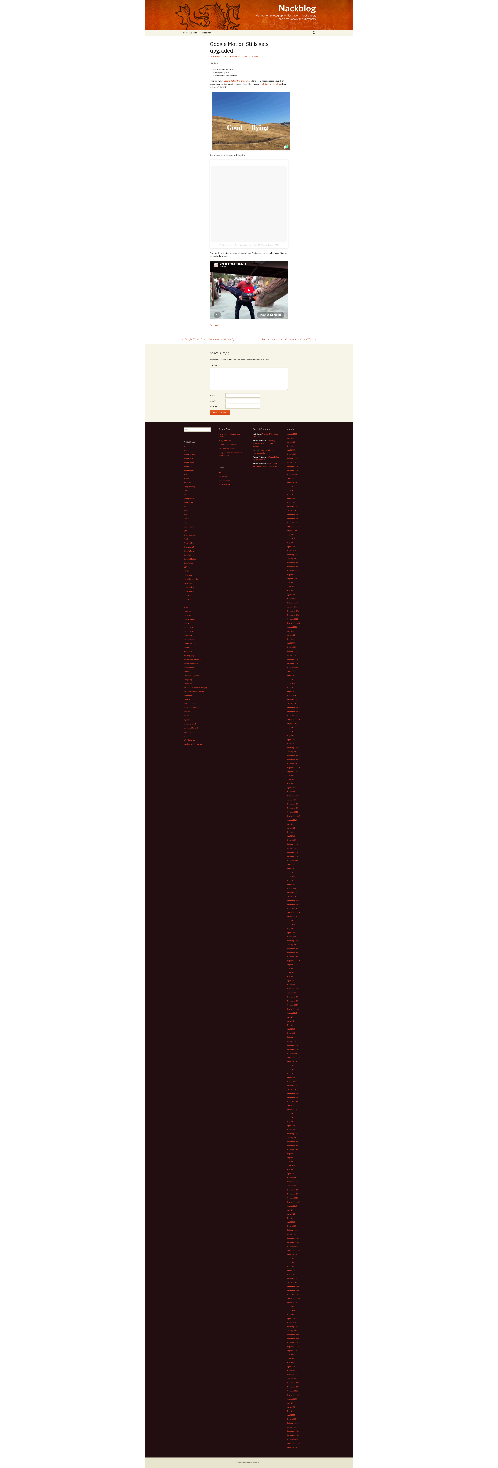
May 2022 (290, 639)
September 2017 (293, 864)
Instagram (188, 595)
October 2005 (292, 1439)
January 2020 (292, 751)
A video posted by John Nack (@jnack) (236, 245)
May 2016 (290, 928)
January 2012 (292, 1137)
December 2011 (293, 1141)
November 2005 (293, 1435)
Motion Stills (242, 56)
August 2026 (292, 434)
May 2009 (290, 1266)
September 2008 (293, 1298)
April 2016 (291, 932)
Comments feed (225, 480)
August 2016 (292, 916)
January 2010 (292, 1234)
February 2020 (292, 747)
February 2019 (292, 796)
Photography (253, 56)
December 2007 (293, 1334)
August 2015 (292, 964)
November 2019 (293, 759)
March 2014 (291, 1033)
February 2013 (292, 1085)
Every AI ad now (225, 441)
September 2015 (293, 960)
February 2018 (292, 844)
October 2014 (292, 1005)
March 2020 (291, 743)
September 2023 (293, 575)
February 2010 (292, 1230)
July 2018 (290, 824)
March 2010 (291, 1226)
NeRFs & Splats (190, 643)
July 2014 (290, 1017)
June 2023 (291, 587)
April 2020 (291, 739)
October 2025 (292, 474)
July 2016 (290, 920)
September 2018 (293, 816)
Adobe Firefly (189, 454)
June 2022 (291, 635)
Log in (221, 472)
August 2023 (292, 579)
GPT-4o (187, 567)
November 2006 (293, 1387)
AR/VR (186, 478)
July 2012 (290, 1113)
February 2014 (292, 1037)
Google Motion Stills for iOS (236, 81)
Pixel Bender (189, 667)
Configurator (189, 499)
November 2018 (293, 808)
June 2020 (291, 731)
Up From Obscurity (191, 728)
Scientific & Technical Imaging (195, 687)
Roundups (188, 683)
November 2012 (293, 1097)
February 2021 (292, 699)
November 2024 (293, 518)
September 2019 (293, 767)
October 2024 (292, 522)
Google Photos (190, 559)
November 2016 (293, 904)
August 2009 (292, 1254)
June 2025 (291, 490)
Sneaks (187, 700)
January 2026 (292, 462)
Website (213, 406)
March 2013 (291, 1081)
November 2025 (293, 470)
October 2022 (292, 619)
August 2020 (292, 723)
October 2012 (292, 1101)
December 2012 (293, 1093)
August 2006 (292, 1399)
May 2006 (290, 1411)
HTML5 (186, 571)
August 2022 (292, 627)
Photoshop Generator (192, 659)
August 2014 (292, 1013)
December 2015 (293, 948)
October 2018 (292, 812)
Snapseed (188, 696)
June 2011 (291, 1166)
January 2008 (292, 1330)
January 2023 (292, 607)
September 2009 (293, 1250)
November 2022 (293, 615)
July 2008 (290, 1306)
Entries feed (223, 476)
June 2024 (291, 538)
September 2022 (293, 623)
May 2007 (290, 1363)
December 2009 (293, 1238)
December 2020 (293, 707)
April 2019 (291, 788)
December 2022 (293, 611)
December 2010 (293, 1190)
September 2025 (293, 478)
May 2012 (290, 1121)
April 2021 (291, 691)
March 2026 (291, 454)
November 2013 (293, 1049)
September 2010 (293, 1202)
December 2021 (293, 659)
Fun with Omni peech (227, 449)
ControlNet (188, 503)
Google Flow (189, 551)
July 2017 (290, 872)
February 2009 (292, 1278)
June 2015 (291, 973)
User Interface (189, 732)
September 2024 (293, 526)
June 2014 (291, 1021)
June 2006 (291, 1407)
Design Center (189, 527)
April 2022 (291, 643)
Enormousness (190, 535)
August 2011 (292, 1157)
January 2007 (292, 1379)
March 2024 (291, 550)
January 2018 (292, 848)
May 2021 (290, 687)
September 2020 (293, 719)
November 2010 (293, 1194)
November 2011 (293, 1145)
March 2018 (291, 840)
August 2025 (292, 482)
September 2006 (293, 1395)
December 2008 (293, 1286)
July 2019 (290, 776)
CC (185, 494)
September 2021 (293, 671)
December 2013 (293, 1045)
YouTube (214, 325)
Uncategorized (190, 724)
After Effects (189, 470)
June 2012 (291, 1117)
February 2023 (292, 603)
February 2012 (292, 1133)
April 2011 (291, 1174)
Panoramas (188, 651)
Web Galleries (189, 740)
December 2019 (293, 755)
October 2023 (292, 570)
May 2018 (290, 832)
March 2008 (291, 1322)
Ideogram (188, 575)
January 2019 (292, 800)
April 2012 (291, 1125)
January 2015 (292, 993)
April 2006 (291, 1415)
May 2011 (290, 1170)
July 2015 (290, 969)
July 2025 (290, 486)
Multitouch (188, 635)
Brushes (187, 490)
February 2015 (292, 989)
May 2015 (290, 977)
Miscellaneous (189, 619)
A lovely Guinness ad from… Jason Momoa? (264, 443)
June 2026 (291, 442)
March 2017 (291, 888)
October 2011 (292, 1149)
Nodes (186, 647)
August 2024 (292, 530)
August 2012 (292, 1109)
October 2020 (292, 715)
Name (213, 395)
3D (185, 446)
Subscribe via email (189, 33)
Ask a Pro (187, 482)
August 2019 (292, 772)
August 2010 (292, 1206)
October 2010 (292, 1198)
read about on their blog (270, 84)
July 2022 (290, 631)
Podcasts (188, 671)
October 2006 (292, 1391)
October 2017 (292, 860)
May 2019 (290, 784)
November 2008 (293, 1290)
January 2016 (292, 944)
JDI (185, 603)
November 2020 (293, 711)
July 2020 (290, 727)
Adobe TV (188, 466)
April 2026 (291, 450)
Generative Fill (189, 547)
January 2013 (292, 1089)
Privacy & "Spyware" (192, 675)
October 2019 (292, 763)
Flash (186, 539)
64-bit (186, 450)
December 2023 (293, 562)
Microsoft (187, 615)
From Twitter (189, 543)
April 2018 (291, 836)
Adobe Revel (189, 462)
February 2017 (292, 892)
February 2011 (292, 1182)
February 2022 (292, 651)
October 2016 (292, 908)
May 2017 (290, 880)
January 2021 (292, 703)
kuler (186, 607)
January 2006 (292, 1427)
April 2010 (291, 1222)
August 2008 (292, 1302)
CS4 (185, 507)
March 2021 (291, 695)
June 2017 (291, 876)
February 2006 (292, 1423)
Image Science (190, 587)
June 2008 (291, 1310)
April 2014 (291, 1029)
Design (186, 523)
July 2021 (290, 679)
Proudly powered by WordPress (249, 1463)
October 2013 (292, 1053)
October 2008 (292, 1294)
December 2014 (293, 997)
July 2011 (290, 1161)
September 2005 (293, 1443)
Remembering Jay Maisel (228, 445)
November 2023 (293, 566)
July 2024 (290, 534)
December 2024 (293, 514)
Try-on (186, 716)
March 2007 (291, 1371)
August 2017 (292, 868)
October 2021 (292, 667)
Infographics (189, 591)
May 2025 (290, 494)
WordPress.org (224, 484)
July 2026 (290, 438)
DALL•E (186, 519)
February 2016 (292, 940)
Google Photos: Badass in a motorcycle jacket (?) (208, 339)
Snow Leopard (189, 704)
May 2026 (290, 446)
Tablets (187, 712)
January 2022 (292, 655)
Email (213, 401)
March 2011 (291, 1178)
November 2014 (293, 1001)
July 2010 (290, 1210)
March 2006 (291, 1419)
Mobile (234, 56)
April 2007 (291, 1367)
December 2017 (293, 852)
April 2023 (291, 595)
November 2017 (293, 856)
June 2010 (291, 1214)
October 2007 (292, 1342)
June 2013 (291, 1069)
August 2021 (292, 675)
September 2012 (293, 1105)
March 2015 (291, 985)
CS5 (185, 511)
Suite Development (191, 708)
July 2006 (290, 1403)
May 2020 (290, 735)
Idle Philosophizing (191, 579)
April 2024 (291, 546)
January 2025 (292, 510)
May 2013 (290, 1073)
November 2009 (293, 1242)
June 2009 (291, 1262)
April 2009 (291, 1270)
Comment (215, 365)
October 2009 (292, 1246)
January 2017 (292, 896)
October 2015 (292, 956)
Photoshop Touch (191, 663)
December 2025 (293, 466)
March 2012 (291, 1129)
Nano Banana (189, 639)
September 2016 (293, 912)
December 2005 (293, 1431)
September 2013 (293, 1057)
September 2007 (293, 1346)
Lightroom (188, 611)
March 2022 (291, 647)
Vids (185, 736)
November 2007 (293, 1338)
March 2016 (291, 936)
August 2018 (292, 820)
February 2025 (292, 506)
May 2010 (290, 1218)
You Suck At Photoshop (193, 744)
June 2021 (291, 683)
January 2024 (292, 558)
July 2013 (290, 1065)
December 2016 (293, 900)
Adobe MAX (188, 458)
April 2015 (291, 981)
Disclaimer (206, 33)
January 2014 (292, 1041)
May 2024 (290, 542)
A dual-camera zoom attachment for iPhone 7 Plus (289, 339)
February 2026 (292, 458)
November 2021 (293, 663)
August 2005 (292, 1447)
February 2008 (292, 1326)
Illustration (188, 583)
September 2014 (293, 1009)
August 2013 (292, 1061)
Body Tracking (189, 486)
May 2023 (290, 591)
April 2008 (291, 1318)
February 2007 (292, 1375)
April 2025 (291, 498)
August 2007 (292, 1350)
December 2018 (293, 804)
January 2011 (292, 1186)
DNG (185, 531)
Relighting (188, 679)
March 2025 (291, 502)
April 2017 (291, 884)
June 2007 (291, 1359)
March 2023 (291, 599)
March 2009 (291, 1274)
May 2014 (290, 1025)
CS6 (185, 515)
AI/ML (186, 474)
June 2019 (291, 780)
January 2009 (292, 1282)
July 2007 (290, 1354)
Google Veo (188, 563)
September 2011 (293, 1153)
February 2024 (292, 554)
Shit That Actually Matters (194, 691)
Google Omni (189, 555)
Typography (188, 720)
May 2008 (290, 1314)
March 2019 (291, 792)
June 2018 (291, 828)
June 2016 (291, 924)
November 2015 (293, 952)
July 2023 (290, 583)
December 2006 (293, 1383)
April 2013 (291, 1077)
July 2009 (290, 1258)
